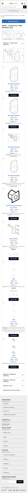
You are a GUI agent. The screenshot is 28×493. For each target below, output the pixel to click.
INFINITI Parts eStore (10, 415)
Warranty (6, 472)
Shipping (6, 464)
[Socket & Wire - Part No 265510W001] (13, 229)
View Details (13, 95)
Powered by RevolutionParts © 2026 (9, 487)
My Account (7, 432)
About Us (6, 411)
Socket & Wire (13, 239)
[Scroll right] (24, 35)
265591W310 (13, 149)
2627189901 (13, 321)
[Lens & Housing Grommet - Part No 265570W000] (13, 196)
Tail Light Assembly (14, 84)
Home (2, 15)
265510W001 (13, 240)
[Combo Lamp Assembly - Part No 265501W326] (13, 106)
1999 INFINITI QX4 (8, 15)
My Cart (6, 441)
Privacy (6, 468)
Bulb (13, 279)
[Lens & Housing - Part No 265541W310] (13, 166)
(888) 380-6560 (5, 425)
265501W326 (13, 117)
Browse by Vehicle (9, 407)
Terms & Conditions (9, 455)
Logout (6, 446)
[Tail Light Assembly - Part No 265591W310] (13, 137)
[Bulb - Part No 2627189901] (13, 310)
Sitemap (6, 404)
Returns (6, 459)
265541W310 (13, 177)
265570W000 (13, 207)
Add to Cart (13, 258)
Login (5, 437)
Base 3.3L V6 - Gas (17, 15)
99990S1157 (13, 281)
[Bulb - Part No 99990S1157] (13, 269)
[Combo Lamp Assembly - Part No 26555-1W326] (13, 74)
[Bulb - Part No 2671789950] (13, 346)
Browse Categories (13, 21)
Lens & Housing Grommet (14, 205)
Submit (20, 482)
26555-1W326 (13, 86)
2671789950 (13, 357)
